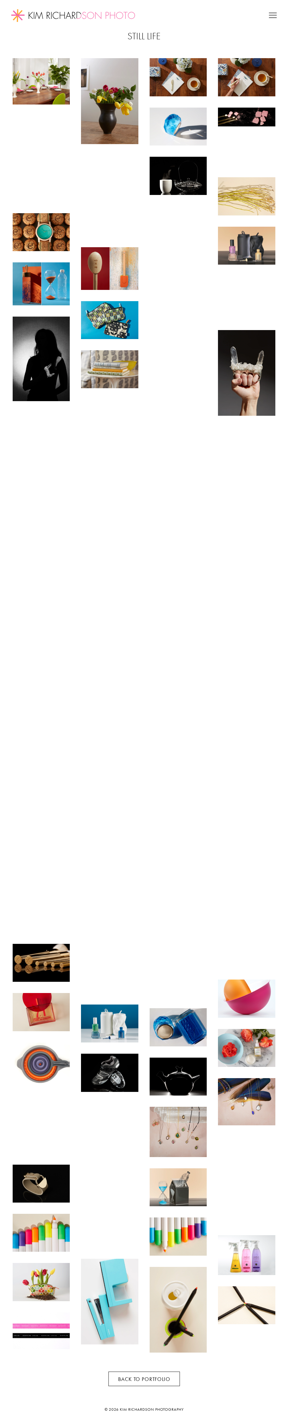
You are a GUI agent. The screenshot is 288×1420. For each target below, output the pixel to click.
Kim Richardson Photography (152, 1409)
